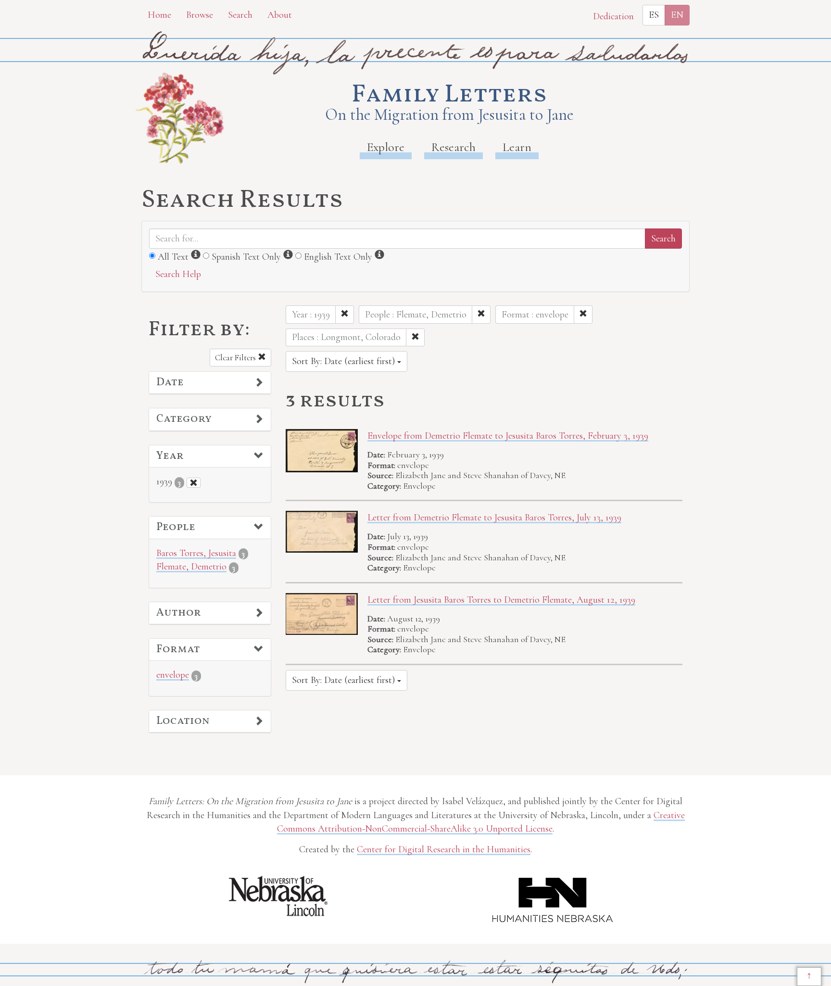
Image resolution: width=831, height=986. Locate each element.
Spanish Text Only (246, 257)
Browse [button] (199, 15)
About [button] (279, 15)
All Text (173, 257)
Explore (385, 146)
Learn (517, 146)
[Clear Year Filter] (194, 483)
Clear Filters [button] (236, 358)
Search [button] (240, 15)
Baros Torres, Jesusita (196, 553)
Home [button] (159, 15)
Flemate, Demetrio (191, 566)
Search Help (178, 274)
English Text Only (338, 257)
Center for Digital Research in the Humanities (443, 849)
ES (654, 15)
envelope (172, 675)
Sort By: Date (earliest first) (344, 361)
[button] (210, 383)
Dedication (613, 16)
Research (453, 146)
